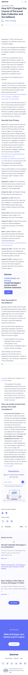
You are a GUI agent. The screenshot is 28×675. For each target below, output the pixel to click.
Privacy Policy (8, 658)
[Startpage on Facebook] (3, 663)
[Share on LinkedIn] (11, 521)
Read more (4, 558)
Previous (7, 527)
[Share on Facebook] (2, 521)
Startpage (13, 20)
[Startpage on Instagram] (11, 663)
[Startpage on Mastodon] (25, 663)
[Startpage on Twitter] (7, 663)
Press (21, 658)
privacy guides (8, 466)
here (21, 486)
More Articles (14, 602)
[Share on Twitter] (7, 521)
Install (8, 292)
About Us (16, 658)
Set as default (14, 644)
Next (22, 527)
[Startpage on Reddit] (16, 663)
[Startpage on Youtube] (20, 663)
